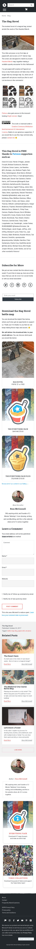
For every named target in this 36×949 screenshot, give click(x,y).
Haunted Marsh (7, 61)
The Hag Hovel (10, 21)
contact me (11, 138)
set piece (28, 631)
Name (4, 556)
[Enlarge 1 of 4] (15, 88)
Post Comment (12, 606)
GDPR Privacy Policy (8, 907)
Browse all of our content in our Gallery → (15, 484)
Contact (4, 900)
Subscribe (18, 299)
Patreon (16, 154)
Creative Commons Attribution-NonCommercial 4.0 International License (17, 129)
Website (5, 579)
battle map (10, 631)
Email (4, 567)
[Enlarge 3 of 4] (15, 100)
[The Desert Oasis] (18, 646)
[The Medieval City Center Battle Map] (18, 677)
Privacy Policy (27, 933)
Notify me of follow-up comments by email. (19, 594)
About (4, 897)
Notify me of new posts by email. (15, 599)
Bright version (12, 116)
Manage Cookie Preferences (26, 938)
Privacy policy (6, 910)
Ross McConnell (21, 779)
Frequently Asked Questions (11, 903)
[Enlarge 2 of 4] (32, 88)
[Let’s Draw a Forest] (18, 716)
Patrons (4, 113)
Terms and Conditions (9, 912)
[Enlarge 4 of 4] (32, 100)
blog (16, 631)
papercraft (21, 631)
